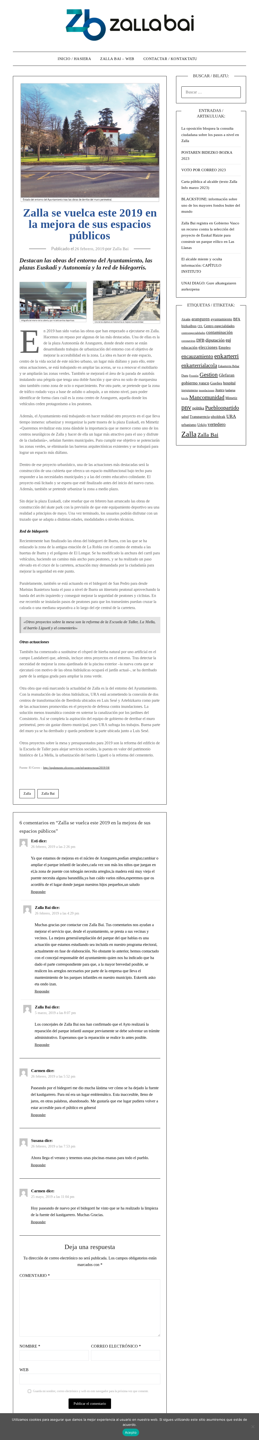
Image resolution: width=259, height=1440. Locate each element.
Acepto (131, 1432)
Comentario (34, 1275)
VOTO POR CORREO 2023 (203, 170)
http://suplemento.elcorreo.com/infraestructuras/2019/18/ (76, 767)
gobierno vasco (195, 382)
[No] (252, 1426)
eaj (228, 340)
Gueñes (216, 383)
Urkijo (202, 425)
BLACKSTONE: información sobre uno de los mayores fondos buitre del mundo (210, 205)
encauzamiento (197, 356)
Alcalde (185, 319)
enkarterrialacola (199, 365)
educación (189, 347)
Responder (38, 892)
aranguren (200, 319)
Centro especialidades (219, 326)
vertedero (217, 424)
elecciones (208, 347)
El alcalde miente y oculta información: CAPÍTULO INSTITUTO (201, 265)
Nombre (29, 1346)
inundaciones (206, 390)
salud (185, 417)
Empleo (225, 347)
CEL (200, 326)
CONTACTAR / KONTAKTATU (170, 59)
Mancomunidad (206, 397)
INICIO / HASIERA (74, 59)
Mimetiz (231, 398)
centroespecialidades (193, 332)
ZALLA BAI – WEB (117, 59)
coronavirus (188, 340)
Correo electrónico (116, 1346)
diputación (215, 340)
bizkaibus (189, 326)
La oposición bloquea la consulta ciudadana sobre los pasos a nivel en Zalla (210, 134)
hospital (229, 383)
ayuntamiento (221, 319)
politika (198, 408)
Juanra (219, 390)
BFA (236, 319)
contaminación (219, 332)
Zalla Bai (121, 248)
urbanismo (188, 425)
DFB (200, 340)
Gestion (209, 374)
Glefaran (226, 375)
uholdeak (218, 417)
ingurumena (189, 390)
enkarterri (226, 356)
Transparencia (200, 417)
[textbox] (90, 264)
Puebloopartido (222, 407)
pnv (186, 407)
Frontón (194, 375)
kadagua (230, 390)
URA (231, 416)
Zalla (27, 793)
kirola (184, 398)
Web (24, 1370)
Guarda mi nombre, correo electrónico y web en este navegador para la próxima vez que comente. (91, 1391)
